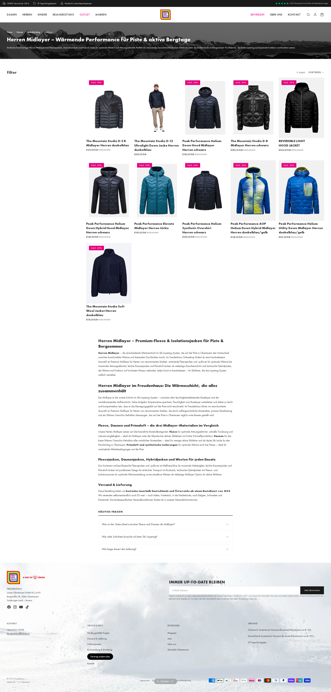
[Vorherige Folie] (91, 108)
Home (9, 32)
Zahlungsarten (94, 644)
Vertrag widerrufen (100, 656)
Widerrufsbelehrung (182, 680)
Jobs (170, 638)
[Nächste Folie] (126, 108)
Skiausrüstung (63, 14)
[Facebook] (9, 607)
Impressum (145, 680)
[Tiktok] (27, 607)
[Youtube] (21, 607)
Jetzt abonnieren (312, 590)
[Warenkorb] (322, 15)
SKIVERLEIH (257, 14)
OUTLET (85, 14)
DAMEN (12, 14)
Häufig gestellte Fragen (98, 632)
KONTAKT (294, 14)
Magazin (172, 632)
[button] (316, 72)
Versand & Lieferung (97, 638)
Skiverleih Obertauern (178, 649)
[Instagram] (15, 607)
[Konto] (315, 15)
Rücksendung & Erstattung (99, 649)
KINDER (42, 14)
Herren (20, 32)
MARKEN (101, 14)
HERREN (27, 14)
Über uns (276, 14)
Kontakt (90, 663)
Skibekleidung (33, 32)
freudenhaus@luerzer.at (18, 633)
